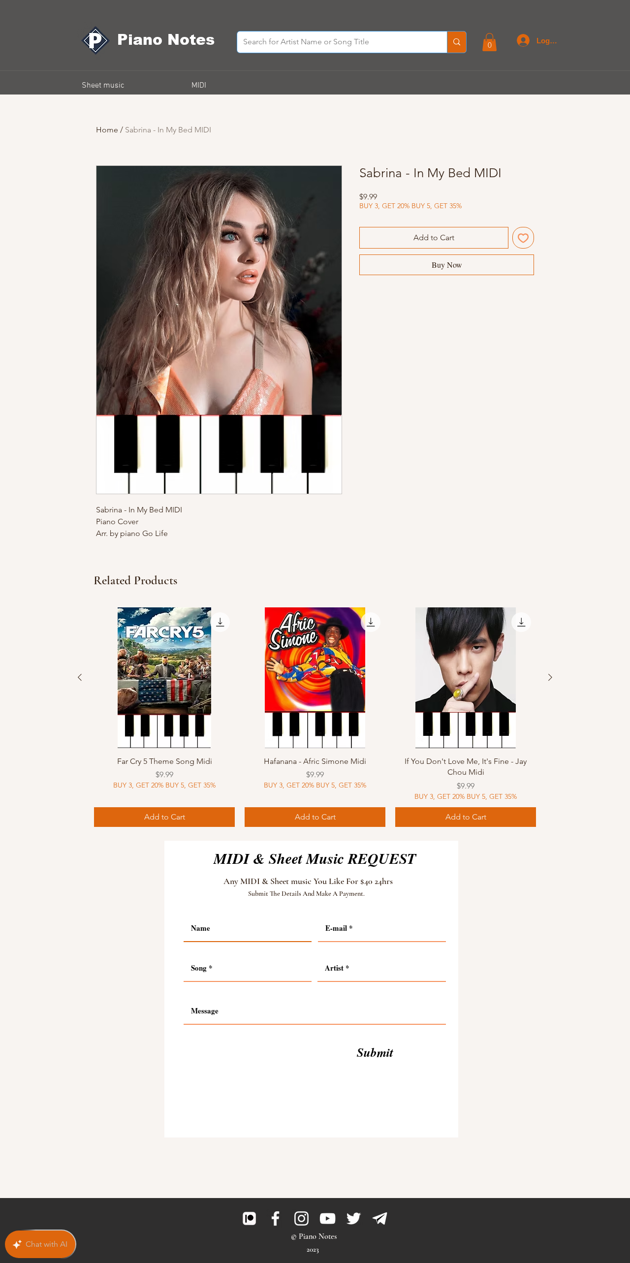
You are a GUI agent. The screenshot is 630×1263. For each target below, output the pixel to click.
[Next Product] (550, 677)
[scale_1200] (249, 1218)
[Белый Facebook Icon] (275, 1218)
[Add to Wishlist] (523, 238)
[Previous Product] (80, 677)
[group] (315, 717)
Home (107, 129)
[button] (489, 42)
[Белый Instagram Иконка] (301, 1218)
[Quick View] (164, 677)
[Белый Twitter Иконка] (353, 1218)
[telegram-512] (379, 1218)
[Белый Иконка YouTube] (327, 1218)
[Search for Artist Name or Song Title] (456, 42)
